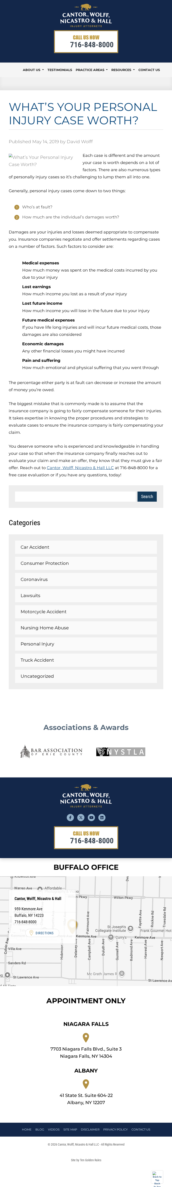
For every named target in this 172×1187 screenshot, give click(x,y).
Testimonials (59, 70)
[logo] (86, 25)
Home (15, 70)
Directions (45, 933)
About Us (32, 70)
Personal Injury (37, 644)
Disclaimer (90, 1129)
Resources (121, 70)
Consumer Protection (45, 563)
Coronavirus (34, 579)
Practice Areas (90, 70)
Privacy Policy (115, 1129)
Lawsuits (30, 595)
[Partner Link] (51, 752)
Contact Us (149, 70)
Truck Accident (37, 660)
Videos (54, 1129)
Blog (39, 1129)
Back (157, 1183)
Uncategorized (37, 676)
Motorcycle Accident (44, 611)
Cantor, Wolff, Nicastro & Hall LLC (80, 467)
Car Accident (35, 547)
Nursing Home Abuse (45, 627)
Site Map (70, 1129)
